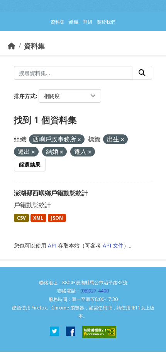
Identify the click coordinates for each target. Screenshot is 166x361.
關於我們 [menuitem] (106, 22)
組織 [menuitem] (73, 22)
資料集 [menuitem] (57, 22)
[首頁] (11, 45)
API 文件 (113, 245)
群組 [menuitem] (87, 22)
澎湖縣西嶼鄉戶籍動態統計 (51, 193)
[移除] (79, 140)
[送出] (142, 73)
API (52, 245)
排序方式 (25, 96)
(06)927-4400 (94, 290)
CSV (21, 218)
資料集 (34, 45)
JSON (57, 218)
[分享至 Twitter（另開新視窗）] (54, 332)
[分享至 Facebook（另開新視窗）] (70, 332)
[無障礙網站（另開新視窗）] (99, 332)
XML (38, 218)
